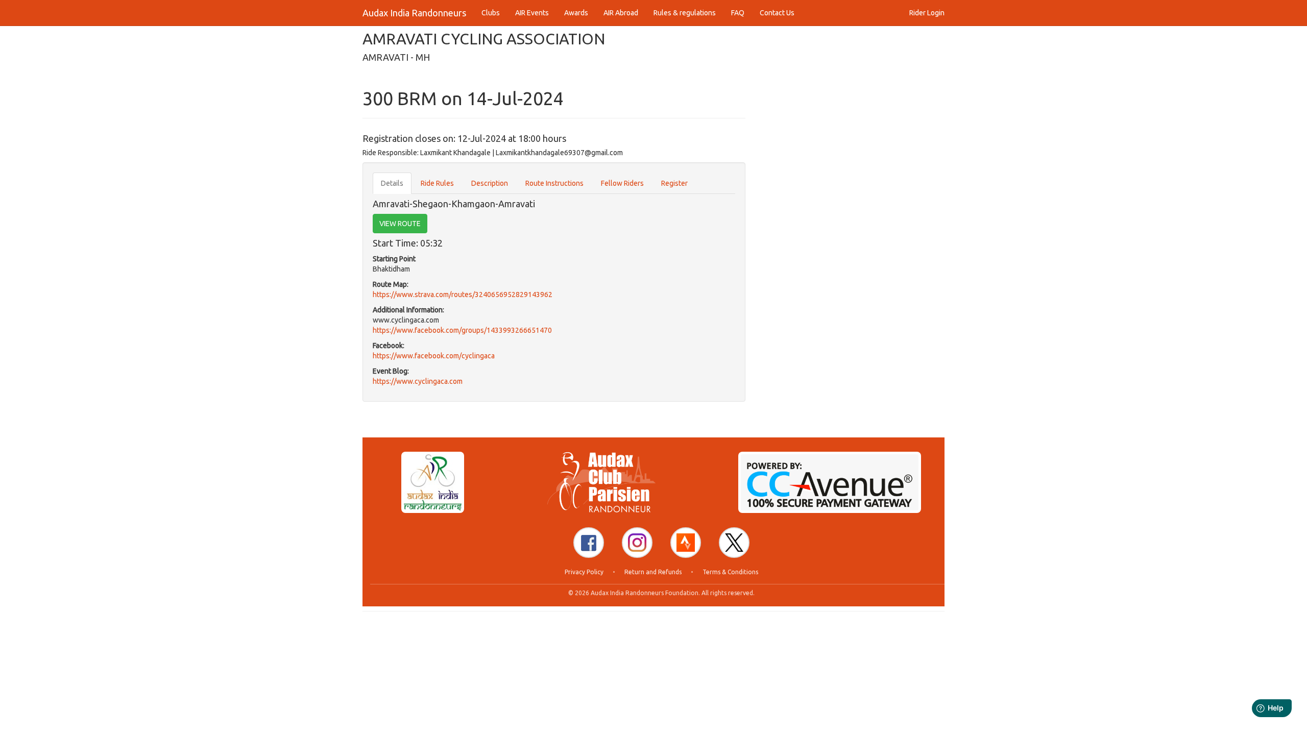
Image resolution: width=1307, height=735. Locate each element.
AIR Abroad (620, 13)
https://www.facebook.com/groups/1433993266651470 (462, 330)
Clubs (490, 13)
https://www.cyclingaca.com (418, 381)
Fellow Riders (622, 183)
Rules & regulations (685, 13)
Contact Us (777, 13)
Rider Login (927, 13)
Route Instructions (554, 183)
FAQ (737, 13)
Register (674, 183)
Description (489, 183)
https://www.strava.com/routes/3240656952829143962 (462, 294)
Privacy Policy (584, 572)
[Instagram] (637, 542)
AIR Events (532, 13)
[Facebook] (588, 542)
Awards (576, 13)
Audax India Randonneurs (414, 13)
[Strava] (685, 542)
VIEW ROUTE (400, 223)
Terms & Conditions (730, 572)
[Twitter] (734, 542)
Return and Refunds (653, 572)
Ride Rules (437, 183)
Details (392, 183)
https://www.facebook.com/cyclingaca (434, 356)
